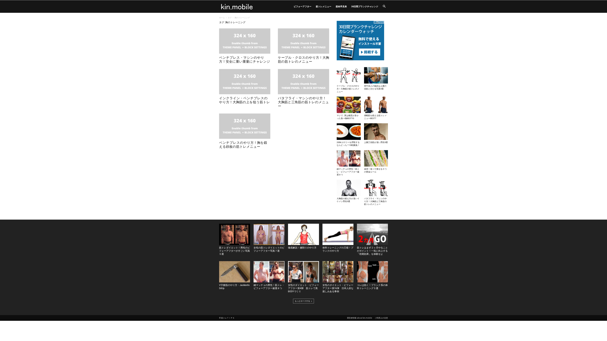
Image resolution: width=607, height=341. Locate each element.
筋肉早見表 (341, 6)
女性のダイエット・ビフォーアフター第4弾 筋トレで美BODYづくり (303, 288)
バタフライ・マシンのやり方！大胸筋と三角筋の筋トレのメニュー (303, 102)
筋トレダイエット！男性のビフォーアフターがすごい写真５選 (234, 250)
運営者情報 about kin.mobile (359, 318)
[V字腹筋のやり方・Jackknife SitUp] (234, 271)
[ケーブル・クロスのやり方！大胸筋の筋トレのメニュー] (303, 41)
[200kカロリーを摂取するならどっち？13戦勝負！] (349, 131)
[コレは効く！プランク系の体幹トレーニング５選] (372, 271)
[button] (384, 6)
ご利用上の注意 (381, 318)
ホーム (222, 17)
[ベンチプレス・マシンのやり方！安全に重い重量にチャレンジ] (244, 41)
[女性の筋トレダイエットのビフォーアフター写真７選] (269, 234)
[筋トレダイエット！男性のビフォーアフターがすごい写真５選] (234, 234)
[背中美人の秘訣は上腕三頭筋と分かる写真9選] (376, 75)
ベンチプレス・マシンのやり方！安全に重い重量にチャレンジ (244, 59)
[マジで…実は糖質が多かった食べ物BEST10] (349, 105)
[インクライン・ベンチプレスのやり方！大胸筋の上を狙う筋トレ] (244, 81)
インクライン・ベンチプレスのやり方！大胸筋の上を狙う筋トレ (244, 100)
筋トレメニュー (323, 6)
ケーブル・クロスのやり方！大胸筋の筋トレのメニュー (303, 59)
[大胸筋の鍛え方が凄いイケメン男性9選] (349, 188)
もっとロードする (302, 301)
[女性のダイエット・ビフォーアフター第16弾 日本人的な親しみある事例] (337, 271)
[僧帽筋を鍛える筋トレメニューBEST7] (376, 105)
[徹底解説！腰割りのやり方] (303, 234)
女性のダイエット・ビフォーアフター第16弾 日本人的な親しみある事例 (337, 288)
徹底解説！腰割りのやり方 (302, 247)
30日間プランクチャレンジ (364, 6)
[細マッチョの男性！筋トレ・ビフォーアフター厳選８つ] (349, 158)
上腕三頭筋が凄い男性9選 (376, 142)
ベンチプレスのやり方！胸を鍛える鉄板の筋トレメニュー (243, 145)
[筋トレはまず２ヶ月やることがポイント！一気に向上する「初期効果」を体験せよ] (372, 234)
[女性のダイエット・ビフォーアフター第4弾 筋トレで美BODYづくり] (303, 271)
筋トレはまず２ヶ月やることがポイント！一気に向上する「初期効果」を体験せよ (372, 250)
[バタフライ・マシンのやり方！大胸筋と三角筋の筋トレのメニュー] (303, 81)
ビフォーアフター (302, 6)
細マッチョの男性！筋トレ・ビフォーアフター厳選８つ (348, 172)
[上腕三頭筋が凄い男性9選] (376, 131)
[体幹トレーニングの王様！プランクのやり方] (337, 234)
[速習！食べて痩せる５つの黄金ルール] (376, 158)
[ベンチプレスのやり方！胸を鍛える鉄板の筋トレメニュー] (244, 126)
